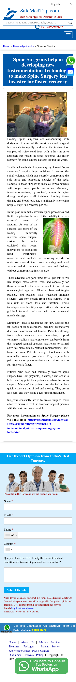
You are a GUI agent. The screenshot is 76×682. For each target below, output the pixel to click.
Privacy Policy (34, 655)
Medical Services (49, 642)
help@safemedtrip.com (22, 608)
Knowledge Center (23, 46)
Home (6, 46)
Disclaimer (15, 655)
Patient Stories (50, 646)
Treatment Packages (21, 646)
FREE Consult (40, 650)
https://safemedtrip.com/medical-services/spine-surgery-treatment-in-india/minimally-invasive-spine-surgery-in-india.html (38, 426)
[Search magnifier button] (70, 22)
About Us (27, 642)
